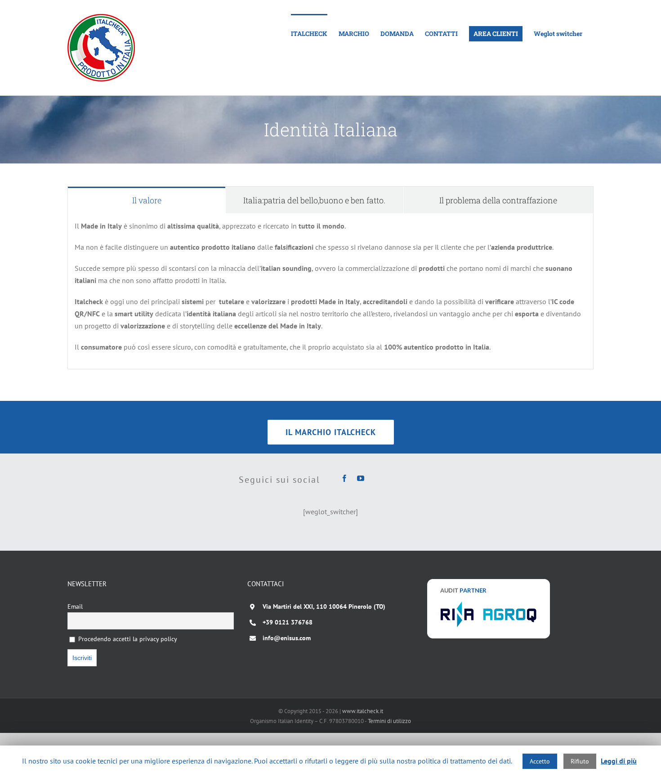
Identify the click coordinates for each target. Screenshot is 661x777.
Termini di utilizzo (389, 721)
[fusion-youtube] (360, 478)
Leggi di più (619, 760)
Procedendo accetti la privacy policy (126, 639)
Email (75, 606)
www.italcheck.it (362, 711)
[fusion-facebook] (344, 478)
